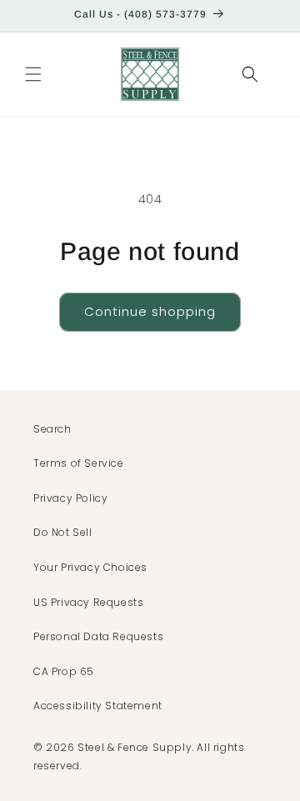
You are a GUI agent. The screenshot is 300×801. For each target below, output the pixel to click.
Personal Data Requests (98, 636)
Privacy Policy (70, 498)
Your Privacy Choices (90, 567)
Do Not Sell (62, 532)
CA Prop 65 (63, 671)
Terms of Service (78, 463)
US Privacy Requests (88, 602)
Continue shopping (150, 311)
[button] (33, 74)
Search (52, 429)
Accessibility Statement (97, 705)
